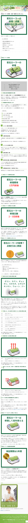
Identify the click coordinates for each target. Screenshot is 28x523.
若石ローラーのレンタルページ (11, 235)
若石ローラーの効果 (11, 516)
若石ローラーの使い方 (7, 516)
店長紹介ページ (3, 510)
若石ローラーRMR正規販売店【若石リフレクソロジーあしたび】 (14, 3)
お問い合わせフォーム (5, 133)
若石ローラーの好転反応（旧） (17, 516)
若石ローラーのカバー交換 (18, 409)
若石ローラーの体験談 (23, 516)
